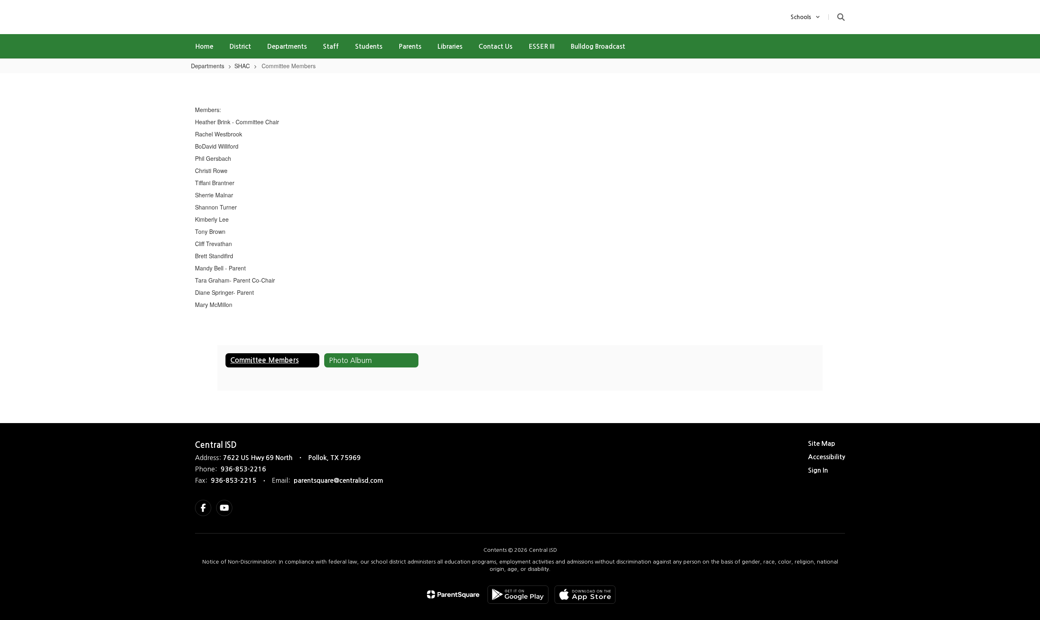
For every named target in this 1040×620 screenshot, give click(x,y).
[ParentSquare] (453, 594)
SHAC (242, 66)
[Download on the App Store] (585, 594)
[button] (805, 17)
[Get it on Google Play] (518, 594)
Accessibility (826, 457)
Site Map (821, 444)
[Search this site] (841, 17)
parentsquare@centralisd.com (338, 480)
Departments (207, 66)
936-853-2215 (233, 480)
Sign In (818, 470)
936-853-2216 (243, 469)
